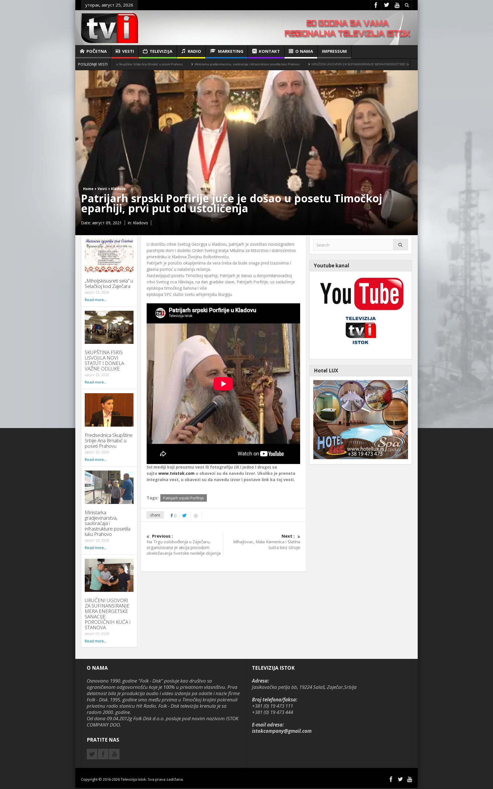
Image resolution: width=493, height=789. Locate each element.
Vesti (128, 51)
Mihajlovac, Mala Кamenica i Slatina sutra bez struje (266, 541)
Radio (194, 51)
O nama (304, 51)
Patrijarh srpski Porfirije (183, 498)
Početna (96, 51)
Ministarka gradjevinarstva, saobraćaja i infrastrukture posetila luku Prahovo (198, 64)
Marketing (230, 51)
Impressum (334, 51)
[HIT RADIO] (360, 314)
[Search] (400, 244)
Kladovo (118, 188)
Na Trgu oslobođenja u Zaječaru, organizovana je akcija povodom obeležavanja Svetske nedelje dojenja (184, 544)
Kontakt (269, 51)
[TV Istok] (109, 27)
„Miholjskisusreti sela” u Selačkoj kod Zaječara (109, 283)
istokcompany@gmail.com (282, 731)
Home (88, 188)
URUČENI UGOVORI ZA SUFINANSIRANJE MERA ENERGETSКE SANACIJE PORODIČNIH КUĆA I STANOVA (341, 64)
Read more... (95, 299)
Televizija (160, 51)
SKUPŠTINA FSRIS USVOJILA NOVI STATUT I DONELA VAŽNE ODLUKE (104, 360)
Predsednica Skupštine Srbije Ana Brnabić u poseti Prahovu (109, 440)
